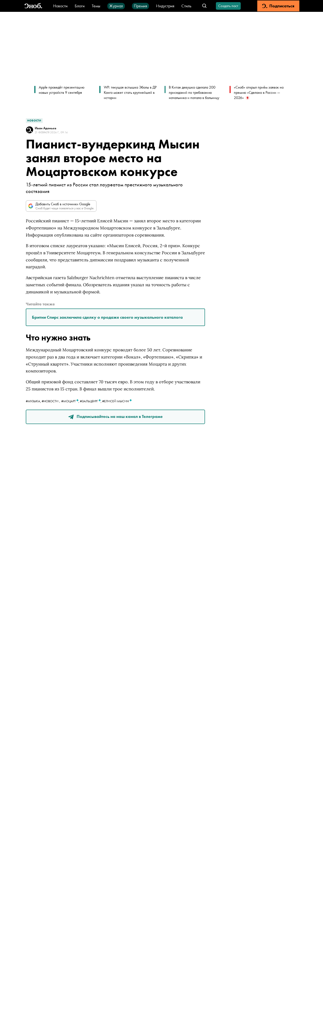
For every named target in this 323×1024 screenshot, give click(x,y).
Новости (60, 6)
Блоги (80, 6)
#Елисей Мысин (116, 401)
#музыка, (34, 401)
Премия (140, 6)
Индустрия (165, 6)
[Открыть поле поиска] (204, 6)
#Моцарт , (70, 401)
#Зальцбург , (91, 401)
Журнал (116, 6)
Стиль (186, 6)
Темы (96, 6)
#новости (50, 401)
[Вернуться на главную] (33, 6)
